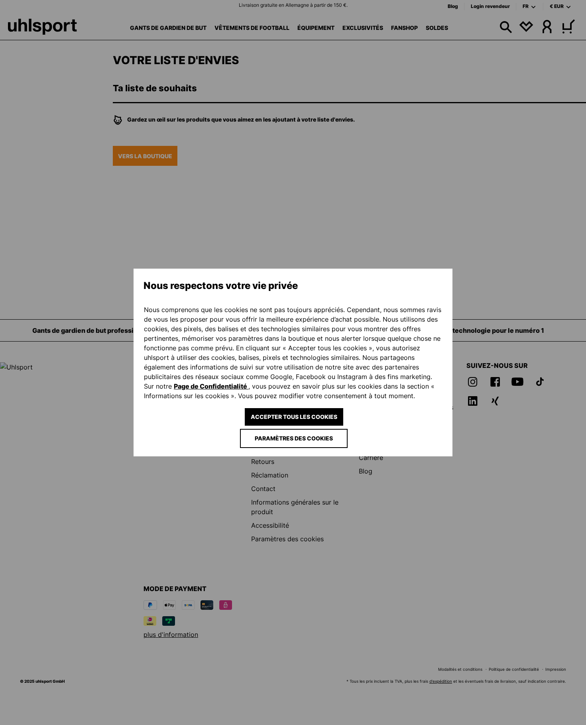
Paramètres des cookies (294, 438)
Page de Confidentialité (211, 386)
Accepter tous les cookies (294, 416)
